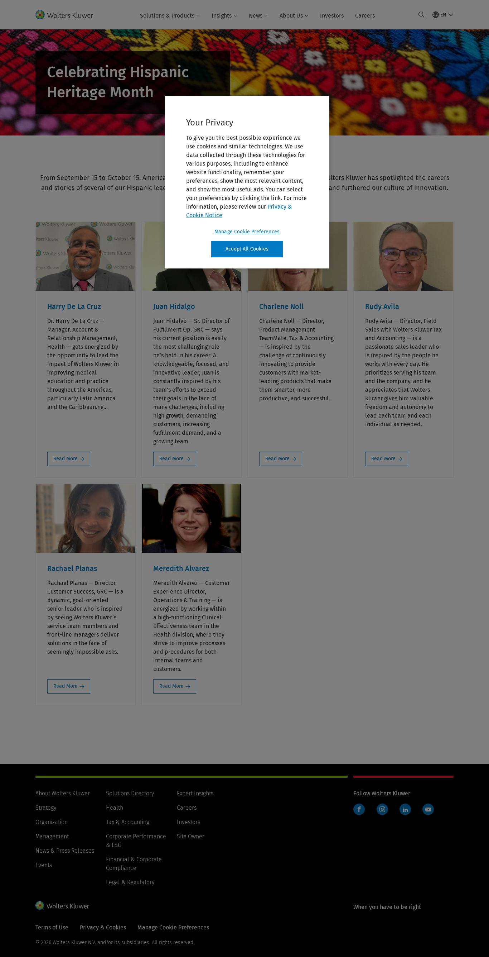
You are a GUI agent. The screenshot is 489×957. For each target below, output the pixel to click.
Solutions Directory (130, 793)
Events (43, 865)
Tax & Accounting (127, 822)
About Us (291, 15)
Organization (51, 822)
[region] (247, 182)
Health (114, 807)
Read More (65, 459)
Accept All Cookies (247, 249)
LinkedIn (405, 809)
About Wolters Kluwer (62, 793)
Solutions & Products (167, 15)
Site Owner (190, 836)
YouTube (428, 809)
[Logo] (68, 14)
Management (52, 836)
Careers (365, 15)
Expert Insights (195, 793)
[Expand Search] (421, 15)
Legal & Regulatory (130, 882)
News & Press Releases (64, 850)
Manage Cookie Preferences (247, 232)
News (255, 15)
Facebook (359, 809)
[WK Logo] (62, 905)
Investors (332, 15)
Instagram (382, 809)
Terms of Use (51, 927)
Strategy (45, 807)
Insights (222, 15)
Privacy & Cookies (103, 927)
